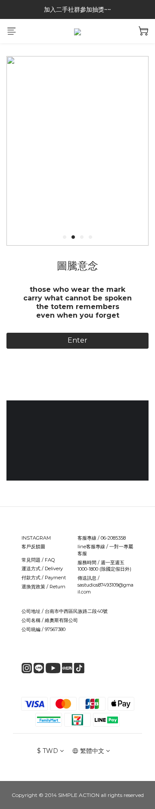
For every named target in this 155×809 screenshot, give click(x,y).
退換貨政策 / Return (43, 587)
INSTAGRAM (36, 538)
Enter (77, 340)
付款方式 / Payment (44, 578)
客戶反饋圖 (33, 546)
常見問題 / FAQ (38, 560)
